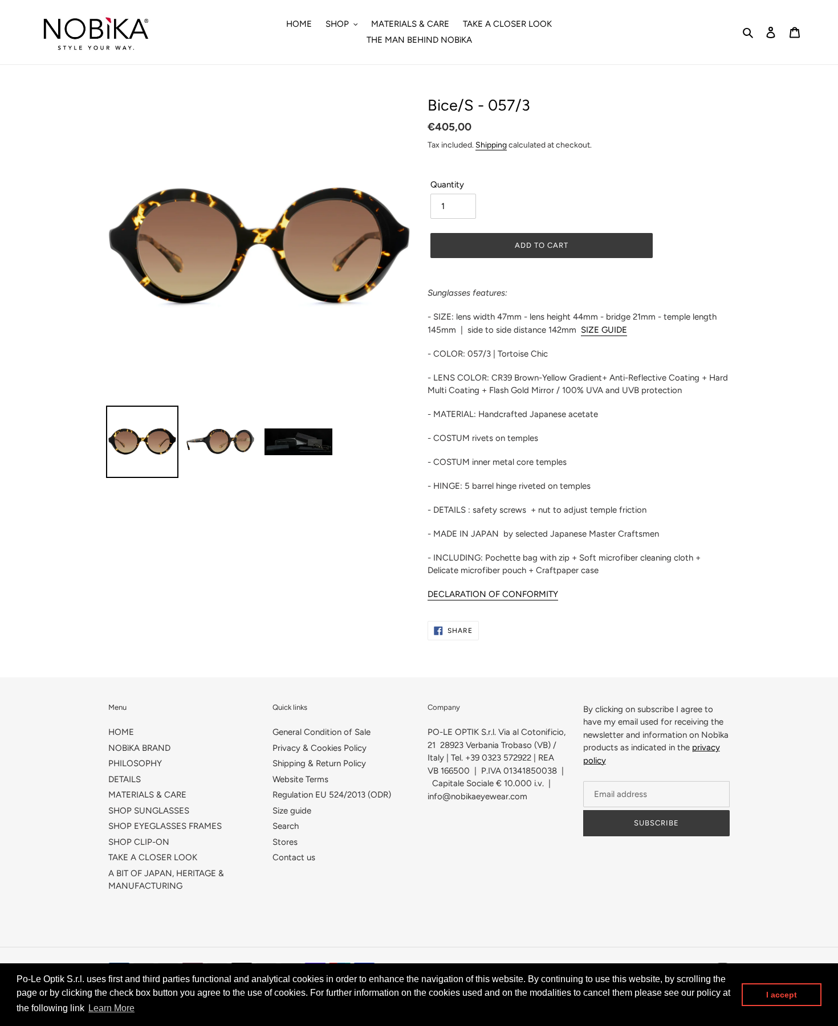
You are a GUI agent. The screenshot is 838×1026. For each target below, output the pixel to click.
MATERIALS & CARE (147, 795)
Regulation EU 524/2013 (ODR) (331, 795)
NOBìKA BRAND (139, 748)
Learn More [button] (111, 1008)
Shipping (491, 144)
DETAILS (124, 779)
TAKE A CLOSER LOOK (152, 857)
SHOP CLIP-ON (138, 842)
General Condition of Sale (321, 732)
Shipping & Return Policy (319, 763)
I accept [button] (781, 994)
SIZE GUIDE (604, 330)
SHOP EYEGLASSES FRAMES (165, 826)
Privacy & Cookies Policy (319, 748)
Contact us (293, 857)
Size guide (291, 811)
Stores (285, 842)
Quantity (447, 184)
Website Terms (300, 779)
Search (285, 826)
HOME (121, 732)
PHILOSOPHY (135, 763)
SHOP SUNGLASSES (148, 811)
